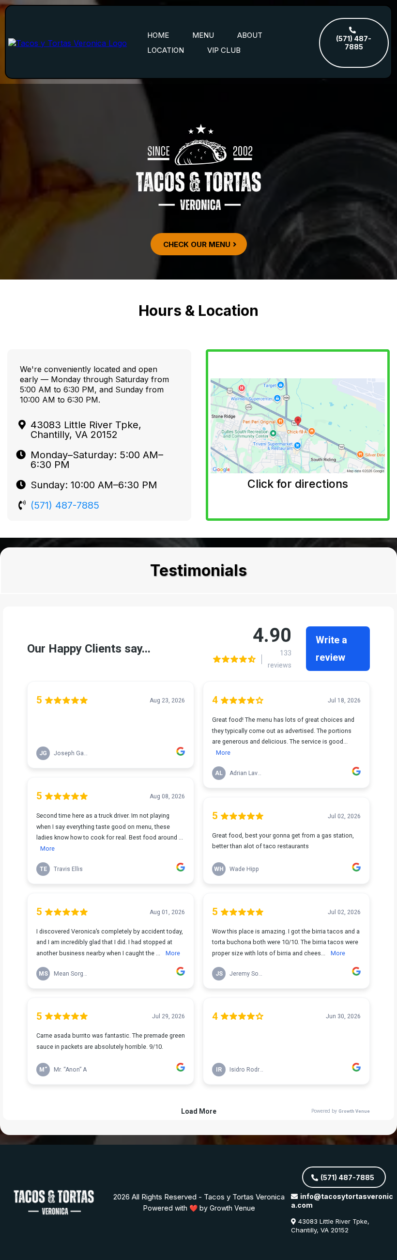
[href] (298, 425)
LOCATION (165, 50)
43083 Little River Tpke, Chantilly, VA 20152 (330, 1225)
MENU (203, 35)
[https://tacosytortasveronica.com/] (67, 42)
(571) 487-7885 (65, 505)
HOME (158, 35)
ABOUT (249, 35)
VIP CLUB (224, 50)
